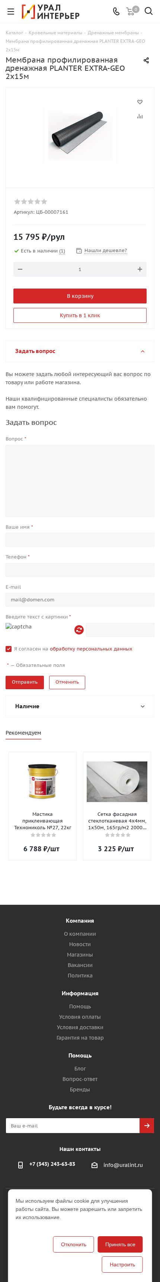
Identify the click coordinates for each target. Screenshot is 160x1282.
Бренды (80, 1089)
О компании (80, 934)
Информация (80, 993)
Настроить (122, 1264)
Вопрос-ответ (80, 1079)
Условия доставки (80, 1027)
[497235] (80, 134)
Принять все (120, 1244)
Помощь (80, 1006)
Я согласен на (73, 649)
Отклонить (73, 1244)
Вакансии (80, 965)
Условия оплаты (80, 1017)
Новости (80, 944)
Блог (80, 1068)
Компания (80, 920)
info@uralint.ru (123, 1165)
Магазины (80, 954)
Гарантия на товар (80, 1037)
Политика (80, 975)
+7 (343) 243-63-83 (52, 1164)
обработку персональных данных (91, 649)
